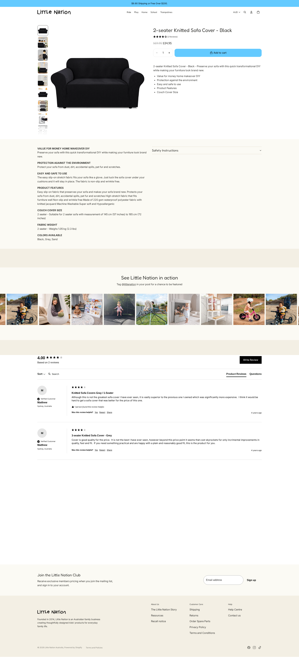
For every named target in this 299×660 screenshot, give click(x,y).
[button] (165, 37)
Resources (157, 615)
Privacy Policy (198, 627)
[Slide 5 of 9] (43, 80)
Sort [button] (40, 374)
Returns (194, 615)
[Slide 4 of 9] (43, 67)
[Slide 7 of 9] (43, 105)
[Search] (244, 12)
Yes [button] (96, 412)
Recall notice (158, 621)
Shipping (195, 609)
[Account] (251, 12)
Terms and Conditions (202, 632)
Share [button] (109, 412)
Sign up (251, 580)
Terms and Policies (94, 647)
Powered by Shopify (73, 647)
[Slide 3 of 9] (43, 55)
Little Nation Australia (54, 647)
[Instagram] (254, 647)
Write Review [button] (250, 359)
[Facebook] (249, 647)
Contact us (234, 615)
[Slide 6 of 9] (43, 93)
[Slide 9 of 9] (43, 130)
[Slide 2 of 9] (43, 42)
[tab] (236, 374)
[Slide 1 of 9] (43, 31)
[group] (53, 358)
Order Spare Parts (200, 621)
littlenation (130, 284)
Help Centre (235, 609)
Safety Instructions (165, 150)
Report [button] (102, 412)
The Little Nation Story (164, 609)
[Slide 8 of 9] (43, 118)
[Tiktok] (260, 647)
